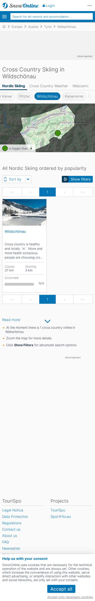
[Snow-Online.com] (20, 5)
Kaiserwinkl (74, 96)
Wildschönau (47, 96)
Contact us (11, 529)
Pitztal (24, 96)
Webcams (80, 86)
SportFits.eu (61, 516)
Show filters (81, 179)
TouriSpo (58, 510)
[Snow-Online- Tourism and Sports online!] (6, 26)
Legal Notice (12, 510)
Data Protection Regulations (15, 519)
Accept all (61, 589)
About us (9, 535)
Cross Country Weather (48, 86)
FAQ (5, 542)
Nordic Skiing (13, 86)
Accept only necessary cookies (70, 597)
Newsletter (11, 548)
